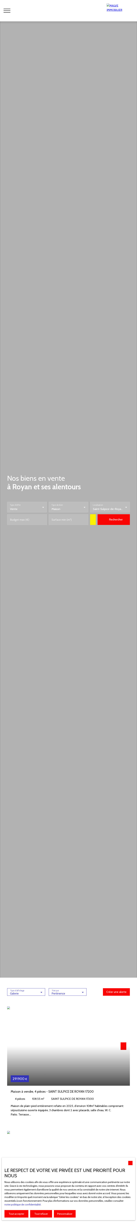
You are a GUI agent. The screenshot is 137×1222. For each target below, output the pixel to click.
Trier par (55, 990)
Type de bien (57, 505)
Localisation (98, 505)
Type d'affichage (17, 990)
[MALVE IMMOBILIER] (120, 10)
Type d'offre (15, 505)
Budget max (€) (19, 519)
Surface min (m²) (62, 519)
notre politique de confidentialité (22, 1204)
